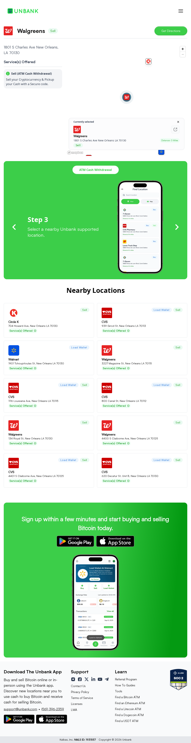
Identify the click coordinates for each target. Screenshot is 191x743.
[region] (126, 100)
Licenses (76, 704)
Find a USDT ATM (126, 721)
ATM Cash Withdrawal (95, 170)
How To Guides (125, 685)
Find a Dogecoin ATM (129, 715)
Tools (118, 691)
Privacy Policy (80, 692)
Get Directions (170, 31)
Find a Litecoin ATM (128, 709)
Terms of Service (82, 698)
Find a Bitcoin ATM (127, 697)
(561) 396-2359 (52, 709)
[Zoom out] (182, 54)
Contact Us (78, 686)
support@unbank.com (20, 709)
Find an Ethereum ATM (130, 703)
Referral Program (126, 679)
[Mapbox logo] (75, 152)
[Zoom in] (182, 49)
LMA (74, 710)
